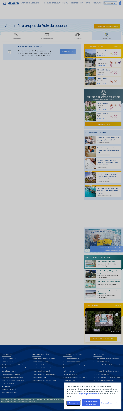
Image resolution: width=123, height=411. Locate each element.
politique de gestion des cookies (89, 394)
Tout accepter (73, 403)
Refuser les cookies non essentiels (91, 403)
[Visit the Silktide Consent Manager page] (116, 403)
